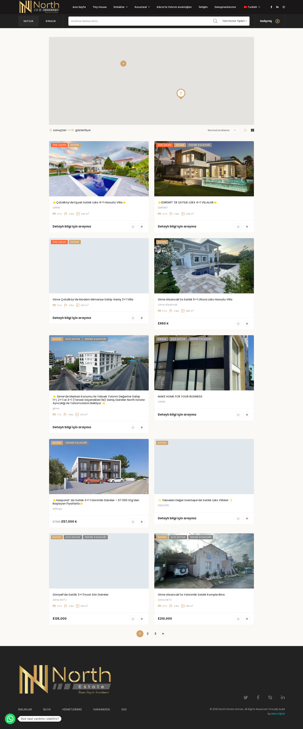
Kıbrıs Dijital (278, 713)
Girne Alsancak (167, 304)
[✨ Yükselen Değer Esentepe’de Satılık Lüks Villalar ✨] (204, 466)
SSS (124, 709)
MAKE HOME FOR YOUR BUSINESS (180, 396)
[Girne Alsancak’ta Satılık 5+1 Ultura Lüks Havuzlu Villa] (204, 265)
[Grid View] (252, 130)
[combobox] (235, 21)
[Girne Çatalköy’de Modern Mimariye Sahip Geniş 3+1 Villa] (99, 265)
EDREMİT (163, 207)
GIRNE (161, 401)
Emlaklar (25, 709)
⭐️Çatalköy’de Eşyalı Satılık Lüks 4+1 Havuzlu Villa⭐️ (89, 202)
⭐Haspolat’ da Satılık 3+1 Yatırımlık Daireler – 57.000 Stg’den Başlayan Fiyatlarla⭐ (96, 502)
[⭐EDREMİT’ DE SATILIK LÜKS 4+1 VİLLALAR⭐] (204, 168)
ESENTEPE (163, 505)
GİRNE (56, 207)
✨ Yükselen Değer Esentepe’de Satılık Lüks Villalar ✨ (195, 500)
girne (56, 408)
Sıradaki (163, 633)
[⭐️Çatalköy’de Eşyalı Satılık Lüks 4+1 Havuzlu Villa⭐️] (99, 168)
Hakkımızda (101, 709)
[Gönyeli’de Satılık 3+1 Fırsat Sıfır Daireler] (99, 561)
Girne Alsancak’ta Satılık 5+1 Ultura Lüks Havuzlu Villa (195, 299)
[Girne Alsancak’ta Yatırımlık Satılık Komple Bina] (204, 561)
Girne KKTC (60, 600)
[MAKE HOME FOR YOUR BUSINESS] (204, 362)
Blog (47, 709)
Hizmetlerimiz (72, 709)
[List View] (245, 130)
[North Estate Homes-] (39, 7)
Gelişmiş (266, 21)
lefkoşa (57, 508)
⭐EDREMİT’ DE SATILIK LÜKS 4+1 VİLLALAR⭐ (187, 202)
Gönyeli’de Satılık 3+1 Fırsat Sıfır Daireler (81, 595)
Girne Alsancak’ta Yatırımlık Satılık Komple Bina (191, 595)
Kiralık (51, 21)
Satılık (28, 21)
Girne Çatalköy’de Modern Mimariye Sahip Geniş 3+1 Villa (93, 299)
